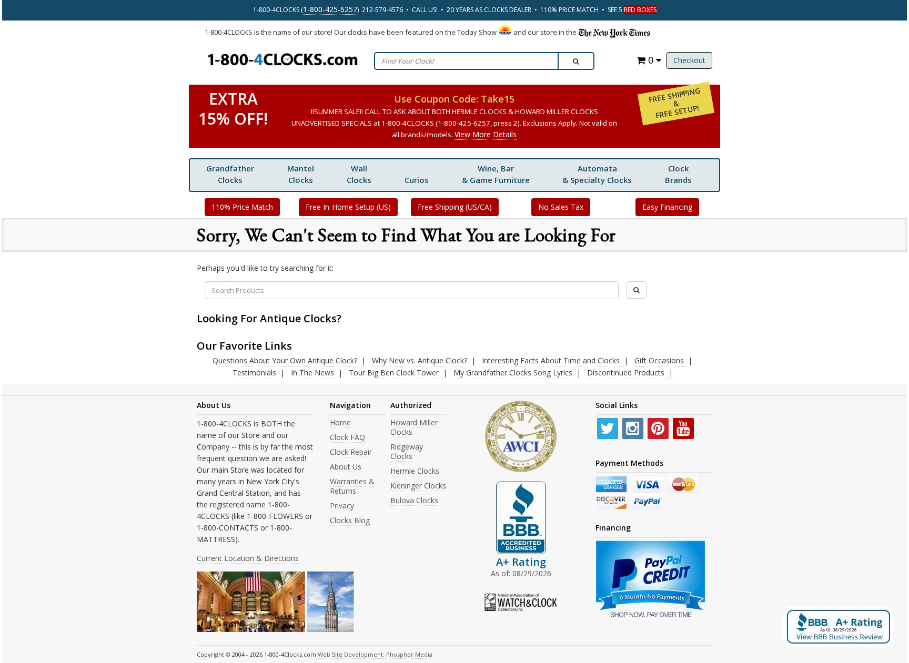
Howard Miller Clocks (414, 427)
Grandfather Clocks (230, 174)
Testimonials (254, 373)
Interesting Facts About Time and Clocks (551, 360)
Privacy (342, 506)
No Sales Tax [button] (560, 207)
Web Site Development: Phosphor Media (375, 654)
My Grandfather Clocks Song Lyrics (512, 373)
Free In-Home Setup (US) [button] (348, 207)
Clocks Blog (350, 520)
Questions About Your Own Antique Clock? (285, 360)
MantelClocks (300, 174)
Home (340, 422)
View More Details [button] (485, 134)
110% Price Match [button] (242, 207)
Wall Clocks (359, 174)
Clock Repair (351, 452)
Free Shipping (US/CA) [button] (455, 207)
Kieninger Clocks (418, 486)
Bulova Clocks (414, 500)
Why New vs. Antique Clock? (419, 360)
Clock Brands (678, 174)
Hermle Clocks (414, 471)
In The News (312, 373)
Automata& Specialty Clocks (597, 174)
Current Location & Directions (248, 558)
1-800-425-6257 (330, 9)
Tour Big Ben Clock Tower (394, 373)
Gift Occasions (659, 360)
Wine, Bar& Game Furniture (496, 174)
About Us (345, 467)
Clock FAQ (347, 437)
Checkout (689, 60)
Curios (417, 180)
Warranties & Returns (352, 486)
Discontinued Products (625, 373)
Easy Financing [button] (667, 207)
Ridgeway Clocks (406, 451)
